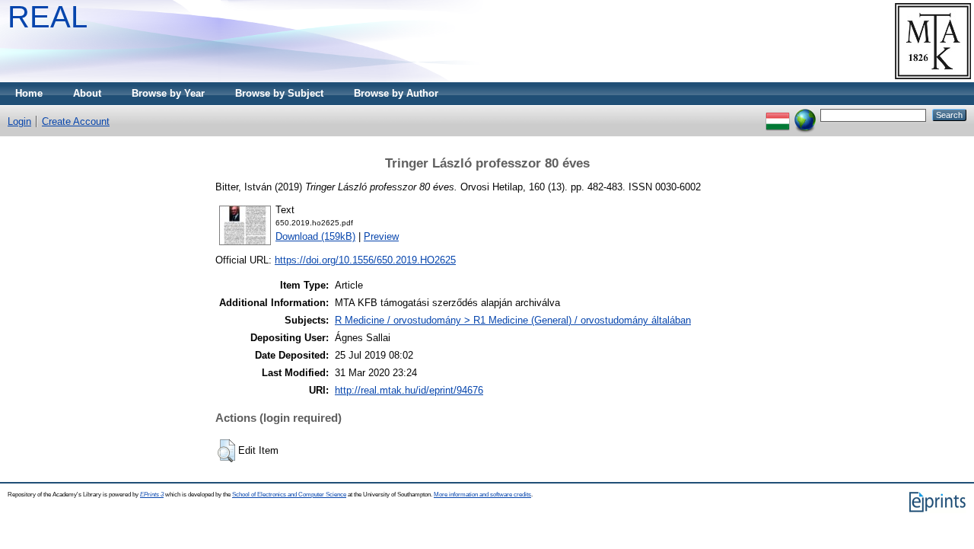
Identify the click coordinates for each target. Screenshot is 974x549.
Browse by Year (168, 93)
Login (19, 121)
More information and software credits (482, 494)
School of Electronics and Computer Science (289, 494)
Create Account (76, 121)
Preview (381, 236)
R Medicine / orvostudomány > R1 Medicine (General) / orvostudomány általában (513, 320)
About (87, 93)
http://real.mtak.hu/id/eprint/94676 (409, 390)
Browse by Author (396, 93)
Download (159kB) (315, 236)
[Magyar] (778, 114)
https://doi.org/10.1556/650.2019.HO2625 (365, 260)
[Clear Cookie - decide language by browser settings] (805, 114)
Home (29, 93)
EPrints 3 (152, 494)
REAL (48, 17)
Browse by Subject (279, 93)
